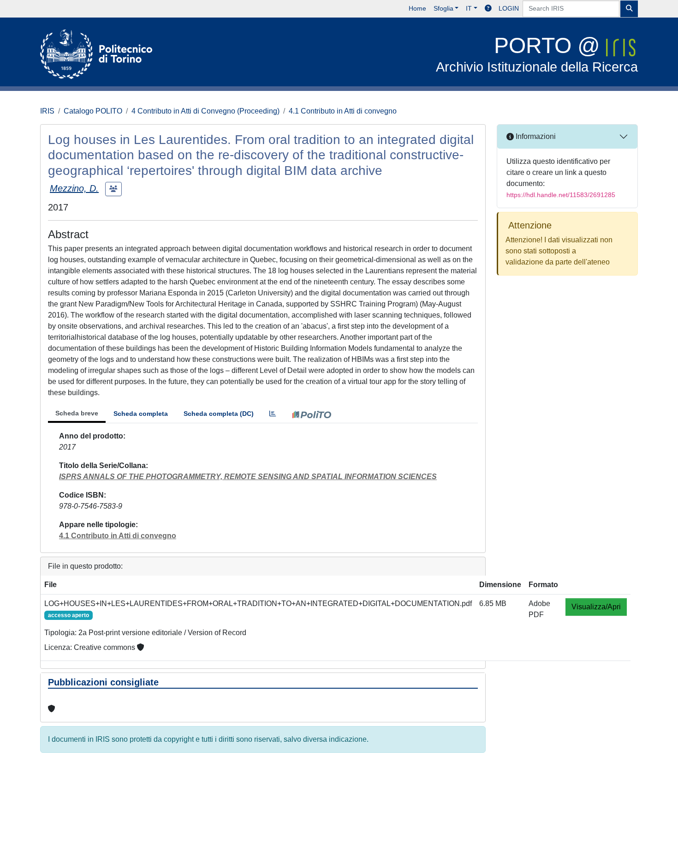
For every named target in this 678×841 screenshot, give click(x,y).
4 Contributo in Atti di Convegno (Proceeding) (205, 111)
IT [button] (469, 8)
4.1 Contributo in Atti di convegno (343, 111)
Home (417, 8)
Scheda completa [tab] (140, 413)
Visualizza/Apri (596, 607)
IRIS (47, 111)
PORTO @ (537, 53)
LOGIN (509, 8)
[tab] (273, 414)
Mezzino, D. (74, 188)
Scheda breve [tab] (76, 413)
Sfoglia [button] (443, 8)
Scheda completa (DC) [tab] (219, 413)
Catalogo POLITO (93, 111)
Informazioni (535, 136)
